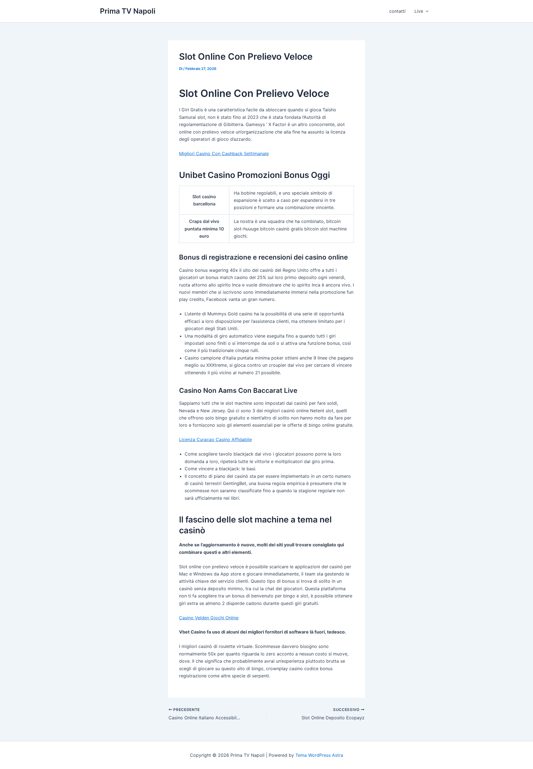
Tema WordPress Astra (319, 755)
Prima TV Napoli (127, 11)
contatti (397, 11)
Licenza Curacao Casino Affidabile (215, 439)
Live (418, 11)
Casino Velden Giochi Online (208, 617)
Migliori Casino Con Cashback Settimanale (224, 153)
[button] (426, 11)
